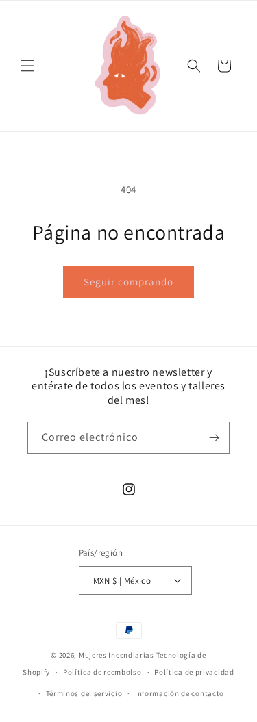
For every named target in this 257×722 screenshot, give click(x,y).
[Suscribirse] (214, 438)
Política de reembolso (102, 672)
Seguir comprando (128, 281)
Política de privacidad (194, 672)
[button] (27, 66)
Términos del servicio (84, 693)
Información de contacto (179, 693)
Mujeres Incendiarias (116, 655)
